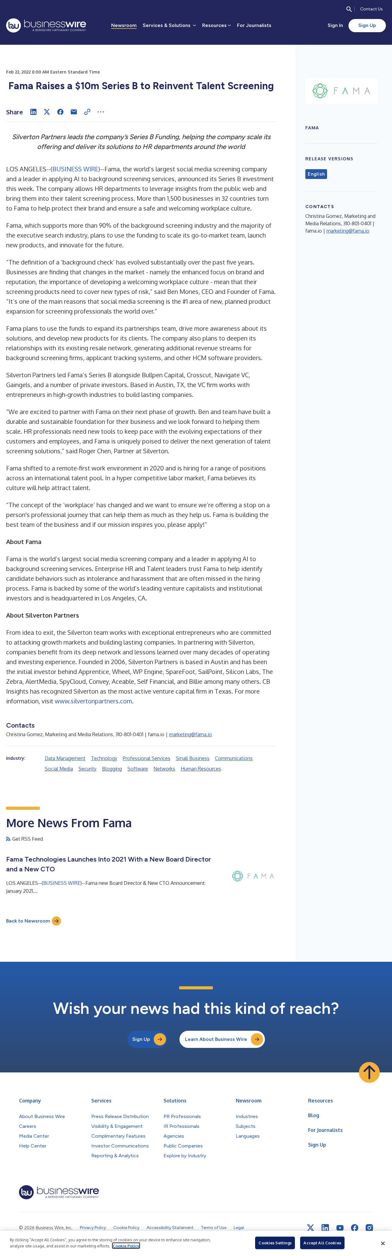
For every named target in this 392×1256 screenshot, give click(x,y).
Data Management (65, 758)
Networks (164, 769)
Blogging (112, 769)
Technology (104, 758)
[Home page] (46, 25)
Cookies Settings (275, 1242)
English (316, 174)
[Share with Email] (74, 112)
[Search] (349, 9)
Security (87, 769)
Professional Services (146, 758)
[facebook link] (354, 1227)
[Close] (383, 1243)
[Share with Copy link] (87, 112)
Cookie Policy (126, 1245)
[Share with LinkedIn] (33, 112)
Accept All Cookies (322, 1242)
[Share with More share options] (101, 112)
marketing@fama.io (190, 734)
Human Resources (201, 769)
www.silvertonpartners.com (93, 701)
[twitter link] (310, 1227)
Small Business (192, 758)
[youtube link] (340, 1228)
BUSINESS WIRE (75, 169)
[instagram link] (369, 1227)
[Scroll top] (369, 1072)
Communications (234, 758)
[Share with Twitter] (47, 112)
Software (137, 769)
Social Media (59, 769)
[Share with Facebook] (60, 112)
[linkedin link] (325, 1227)
